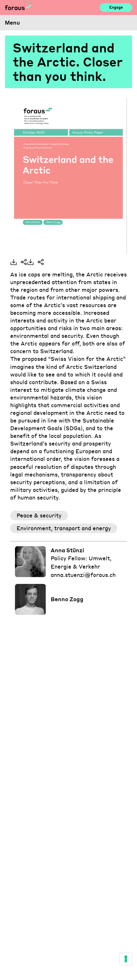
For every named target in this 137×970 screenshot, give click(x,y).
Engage (116, 7)
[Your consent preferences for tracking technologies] (126, 959)
